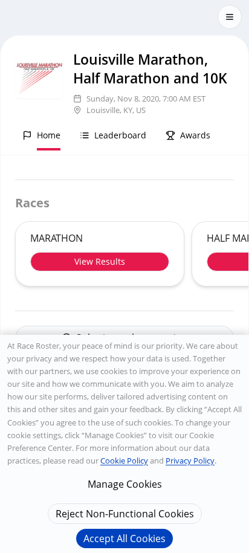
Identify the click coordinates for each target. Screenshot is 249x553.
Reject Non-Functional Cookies (125, 513)
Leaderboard (120, 135)
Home (48, 135)
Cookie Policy (124, 460)
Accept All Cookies (124, 538)
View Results (99, 261)
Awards (195, 135)
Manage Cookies (125, 484)
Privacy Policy (190, 460)
